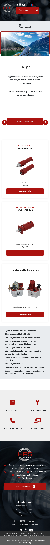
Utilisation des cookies (25, 509)
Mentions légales (25, 512)
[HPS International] (14, 454)
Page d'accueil (25, 27)
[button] (4, 122)
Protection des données (25, 506)
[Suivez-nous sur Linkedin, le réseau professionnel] (17, 4)
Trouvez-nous (37, 410)
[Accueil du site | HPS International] (7, 8)
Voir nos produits (25, 191)
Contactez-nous (12, 428)
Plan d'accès (27, 478)
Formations (37, 428)
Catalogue (12, 410)
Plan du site (25, 516)
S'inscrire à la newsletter (22, 486)
